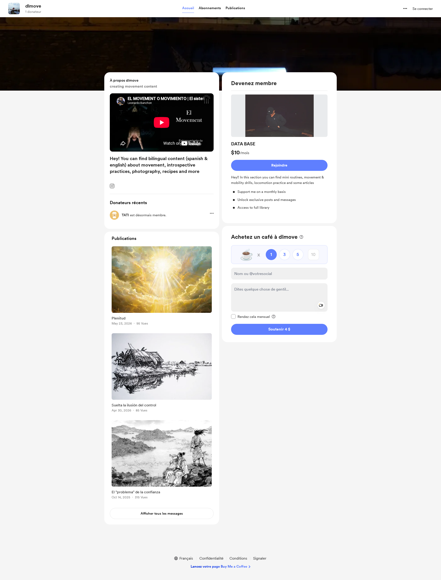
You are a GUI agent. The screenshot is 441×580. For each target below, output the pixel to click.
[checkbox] (250, 316)
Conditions (238, 558)
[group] (279, 152)
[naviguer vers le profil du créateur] (14, 8)
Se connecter (423, 9)
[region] (279, 147)
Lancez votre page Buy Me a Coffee (219, 566)
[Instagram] (112, 186)
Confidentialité (211, 558)
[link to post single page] (162, 286)
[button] (188, 8)
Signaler (259, 558)
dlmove (33, 6)
